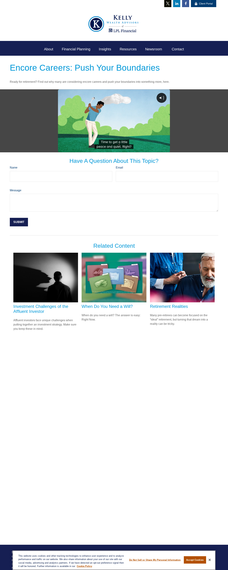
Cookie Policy (84, 566)
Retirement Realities (169, 306)
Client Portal (206, 3)
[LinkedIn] (176, 3)
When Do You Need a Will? (107, 306)
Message (15, 190)
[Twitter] (167, 3)
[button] (49, 49)
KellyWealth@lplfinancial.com (115, 3)
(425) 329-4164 (82, 3)
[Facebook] (185, 3)
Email (119, 167)
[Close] (210, 560)
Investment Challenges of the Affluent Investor (40, 309)
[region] (114, 560)
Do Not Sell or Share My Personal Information (155, 560)
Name (13, 167)
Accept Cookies (195, 560)
